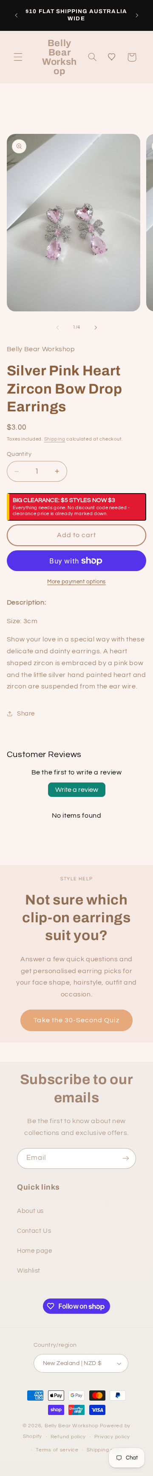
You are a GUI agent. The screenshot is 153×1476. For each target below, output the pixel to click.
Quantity (19, 454)
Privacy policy (112, 1436)
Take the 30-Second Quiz (76, 1020)
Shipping (54, 439)
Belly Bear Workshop (72, 1425)
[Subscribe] (126, 1158)
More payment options (76, 582)
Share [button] (26, 713)
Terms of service (57, 1450)
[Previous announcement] (16, 15)
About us (30, 1211)
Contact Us (34, 1231)
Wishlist (28, 1271)
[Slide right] (95, 327)
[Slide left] (57, 327)
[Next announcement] (137, 15)
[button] (18, 57)
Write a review (76, 789)
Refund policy (68, 1436)
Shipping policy (106, 1450)
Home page (34, 1251)
